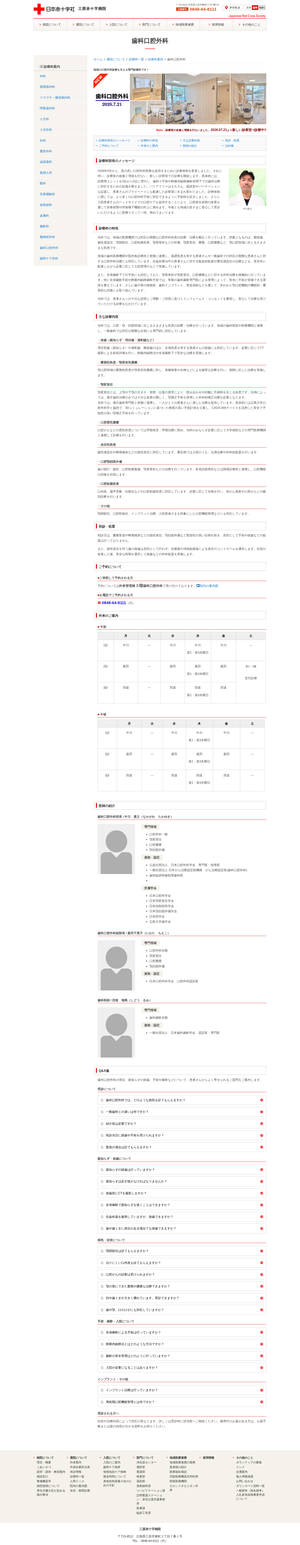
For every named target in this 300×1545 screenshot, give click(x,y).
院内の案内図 (209, 586)
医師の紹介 (190, 145)
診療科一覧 (136, 59)
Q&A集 (229, 145)
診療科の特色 (149, 140)
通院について (116, 59)
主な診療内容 (191, 140)
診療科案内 (155, 59)
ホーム (98, 59)
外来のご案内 (149, 145)
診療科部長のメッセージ (114, 140)
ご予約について (109, 145)
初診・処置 (232, 140)
